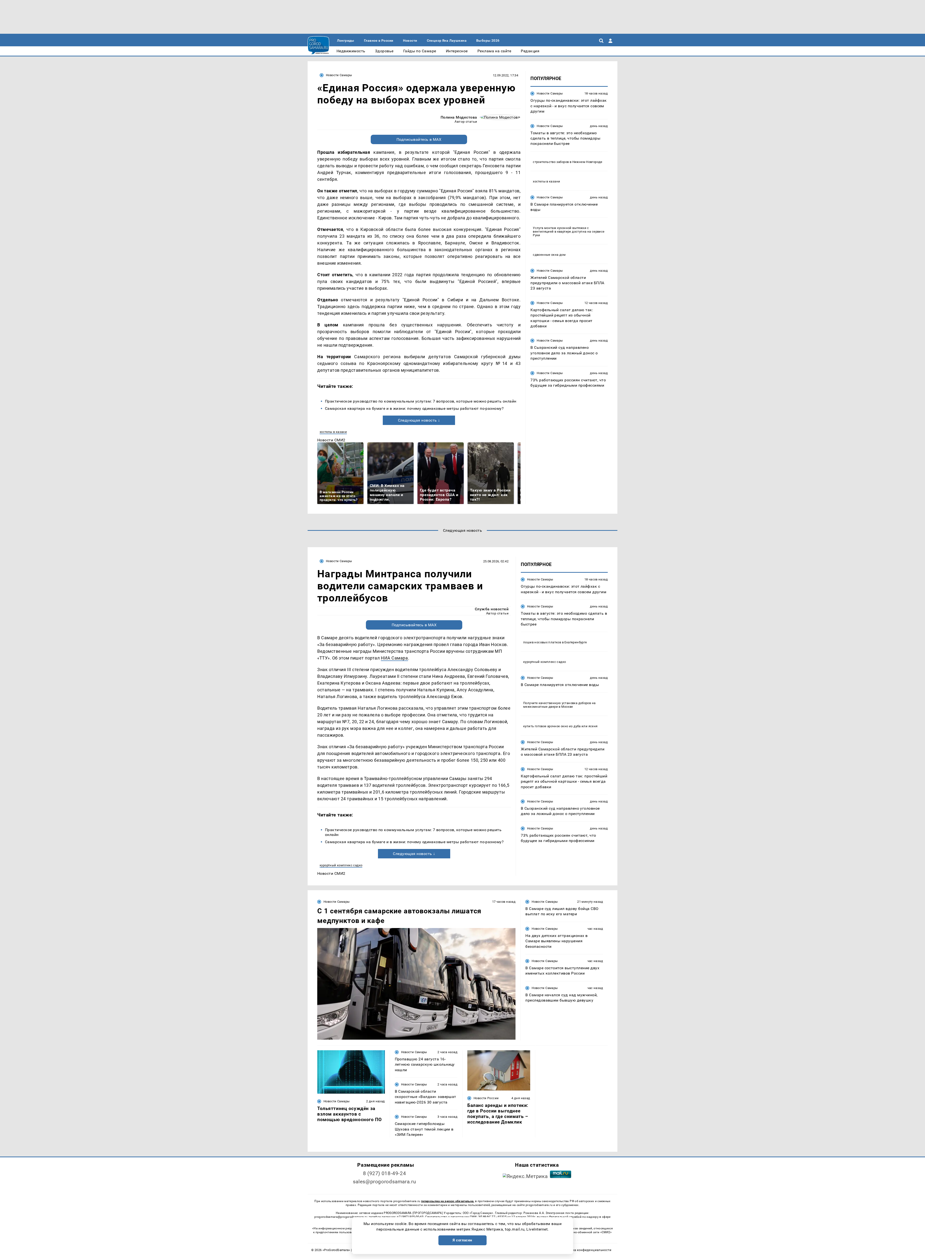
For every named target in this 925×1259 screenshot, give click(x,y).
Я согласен (462, 1240)
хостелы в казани (333, 432)
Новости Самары (339, 75)
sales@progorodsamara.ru (384, 1182)
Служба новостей (492, 609)
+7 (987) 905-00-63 (410, 1217)
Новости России (486, 1098)
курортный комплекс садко (341, 865)
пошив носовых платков (542, 642)
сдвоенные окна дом (549, 254)
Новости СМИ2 (331, 440)
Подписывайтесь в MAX (419, 139)
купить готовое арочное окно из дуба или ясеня (560, 726)
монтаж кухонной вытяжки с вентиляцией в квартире (561, 229)
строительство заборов (551, 161)
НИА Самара (394, 657)
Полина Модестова (459, 117)
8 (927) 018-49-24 (384, 1173)
